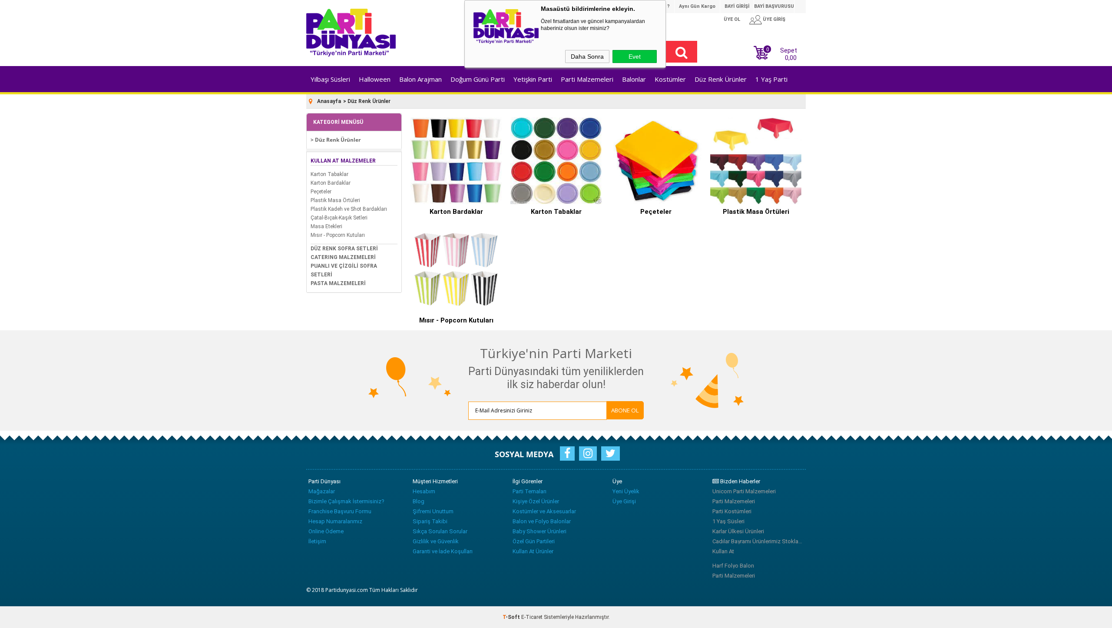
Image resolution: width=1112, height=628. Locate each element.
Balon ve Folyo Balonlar (542, 521)
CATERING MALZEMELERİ (343, 257)
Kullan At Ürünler (533, 551)
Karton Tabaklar (329, 174)
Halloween (375, 79)
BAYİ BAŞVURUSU (774, 6)
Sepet (781, 53)
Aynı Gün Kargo (697, 6)
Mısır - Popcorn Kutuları (338, 235)
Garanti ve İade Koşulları (443, 551)
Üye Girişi (624, 501)
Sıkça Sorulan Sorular (440, 531)
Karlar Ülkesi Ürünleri (738, 531)
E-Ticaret (532, 617)
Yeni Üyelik (625, 491)
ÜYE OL (732, 19)
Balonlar (634, 79)
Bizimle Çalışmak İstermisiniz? (346, 501)
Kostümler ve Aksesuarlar (544, 511)
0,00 (791, 58)
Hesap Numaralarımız (335, 521)
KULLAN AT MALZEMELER (343, 161)
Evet (635, 56)
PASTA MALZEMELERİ (338, 283)
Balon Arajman (420, 79)
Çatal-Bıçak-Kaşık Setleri (339, 218)
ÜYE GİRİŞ (774, 19)
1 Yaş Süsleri (728, 521)
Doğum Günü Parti (477, 79)
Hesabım (424, 491)
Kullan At (723, 551)
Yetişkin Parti (532, 79)
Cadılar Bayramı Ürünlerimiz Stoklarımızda (758, 541)
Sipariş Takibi (430, 521)
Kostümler (670, 79)
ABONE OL (625, 410)
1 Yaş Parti (771, 79)
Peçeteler (321, 192)
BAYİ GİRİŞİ (737, 6)
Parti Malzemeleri (587, 79)
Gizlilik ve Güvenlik (436, 541)
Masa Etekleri (326, 226)
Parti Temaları (529, 491)
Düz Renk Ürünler (721, 79)
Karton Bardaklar (331, 183)
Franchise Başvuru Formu (339, 511)
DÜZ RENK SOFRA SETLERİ (344, 249)
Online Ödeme (326, 531)
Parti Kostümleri (731, 511)
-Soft (512, 617)
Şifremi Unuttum (433, 511)
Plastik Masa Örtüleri (335, 200)
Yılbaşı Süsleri (330, 79)
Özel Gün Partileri (534, 541)
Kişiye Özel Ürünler (536, 501)
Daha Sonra (587, 56)
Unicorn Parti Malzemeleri (744, 491)
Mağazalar (321, 491)
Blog (418, 501)
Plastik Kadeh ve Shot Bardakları (349, 209)
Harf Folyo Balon (733, 565)
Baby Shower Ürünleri (539, 531)
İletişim (317, 541)
